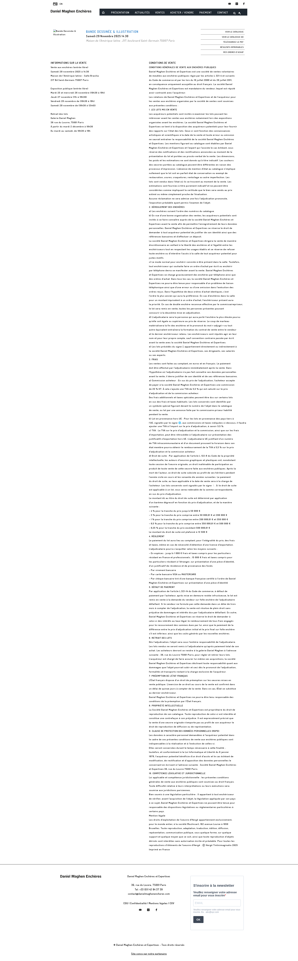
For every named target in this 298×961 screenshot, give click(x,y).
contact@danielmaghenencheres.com (149, 893)
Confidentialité (138, 903)
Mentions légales (158, 903)
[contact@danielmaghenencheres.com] (229, 4)
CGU (125, 903)
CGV (172, 903)
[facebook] (243, 4)
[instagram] (236, 4)
